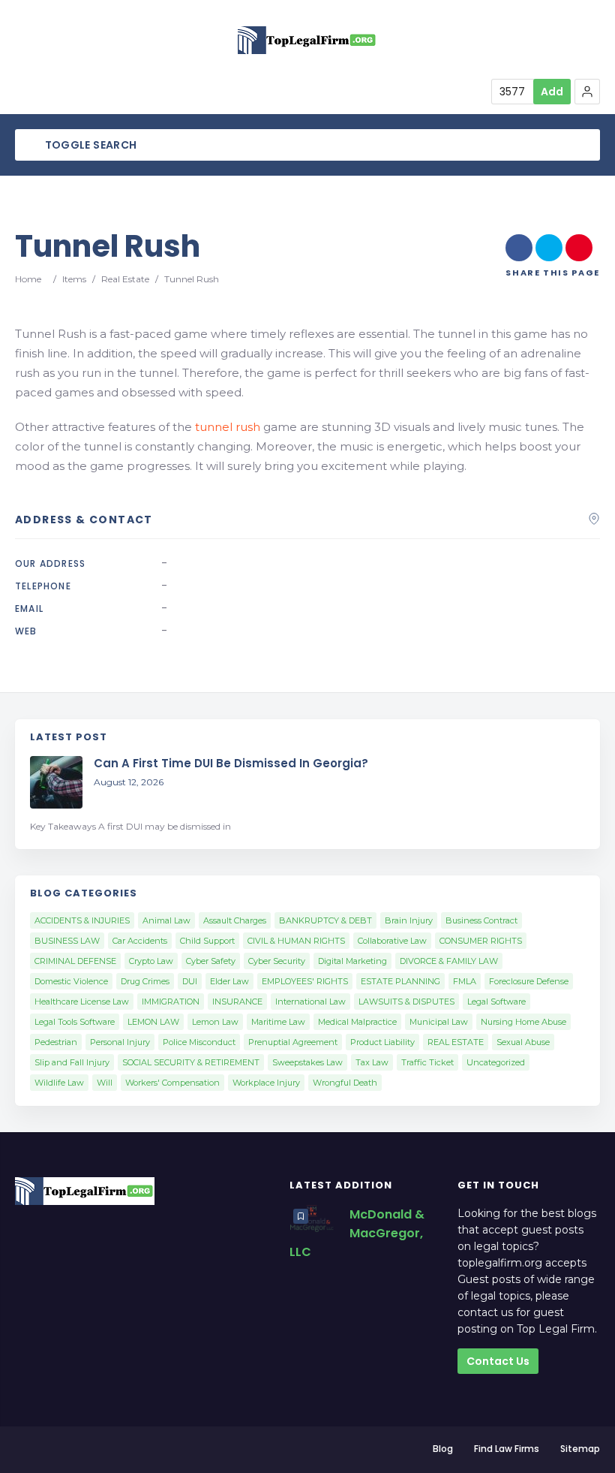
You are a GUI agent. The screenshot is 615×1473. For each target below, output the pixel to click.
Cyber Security (276, 961)
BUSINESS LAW (67, 940)
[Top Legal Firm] (307, 40)
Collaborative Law (392, 940)
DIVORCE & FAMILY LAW (449, 961)
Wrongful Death (345, 1082)
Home (28, 279)
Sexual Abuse (523, 1042)
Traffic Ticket (427, 1062)
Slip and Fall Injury (72, 1062)
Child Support (207, 940)
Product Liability (382, 1042)
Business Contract (482, 920)
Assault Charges (234, 920)
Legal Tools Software (74, 1022)
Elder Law (229, 981)
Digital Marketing (352, 961)
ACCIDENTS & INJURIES (82, 920)
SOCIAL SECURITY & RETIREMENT (191, 1062)
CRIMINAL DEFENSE (75, 961)
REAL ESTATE (456, 1042)
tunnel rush (227, 427)
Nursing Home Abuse (523, 1022)
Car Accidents (139, 940)
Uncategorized (495, 1062)
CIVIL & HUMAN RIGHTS (296, 940)
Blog (443, 1448)
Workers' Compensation (172, 1082)
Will (104, 1082)
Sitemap (580, 1448)
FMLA (464, 981)
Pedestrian (55, 1042)
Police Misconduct (199, 1042)
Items (74, 279)
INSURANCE (237, 1001)
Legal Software (496, 1001)
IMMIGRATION (171, 1001)
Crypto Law (151, 961)
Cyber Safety (211, 961)
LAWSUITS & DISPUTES (406, 1001)
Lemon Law (215, 1022)
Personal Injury (120, 1042)
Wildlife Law (59, 1082)
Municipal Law (439, 1022)
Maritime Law (278, 1022)
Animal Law (166, 920)
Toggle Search (89, 144)
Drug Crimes (145, 981)
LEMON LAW (153, 1022)
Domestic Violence (71, 981)
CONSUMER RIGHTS (481, 940)
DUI (189, 981)
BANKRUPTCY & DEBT (325, 920)
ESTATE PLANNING (400, 981)
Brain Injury (409, 920)
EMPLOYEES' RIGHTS (305, 981)
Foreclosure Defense (528, 981)
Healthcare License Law (81, 1001)
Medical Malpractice (357, 1022)
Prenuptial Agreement (293, 1042)
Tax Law (372, 1062)
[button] (587, 91)
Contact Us (498, 1361)
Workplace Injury (266, 1082)
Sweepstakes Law (307, 1062)
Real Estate (125, 279)
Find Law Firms (506, 1448)
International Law (310, 1001)
